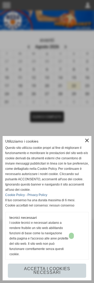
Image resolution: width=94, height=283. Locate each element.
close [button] (87, 140)
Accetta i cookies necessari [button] (47, 270)
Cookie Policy (15, 195)
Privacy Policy (37, 195)
